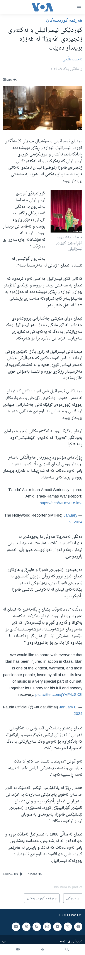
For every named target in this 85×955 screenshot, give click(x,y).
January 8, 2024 (70, 711)
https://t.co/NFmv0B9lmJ (61, 503)
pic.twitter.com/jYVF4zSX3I (58, 695)
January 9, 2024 (72, 519)
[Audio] (42, 949)
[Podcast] (26, 927)
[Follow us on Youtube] (57, 927)
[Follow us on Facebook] (78, 927)
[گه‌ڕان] (67, 949)
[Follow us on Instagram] (47, 927)
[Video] (18, 949)
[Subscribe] (16, 927)
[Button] (10, 79)
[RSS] (36, 927)
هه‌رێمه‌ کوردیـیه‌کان (64, 20)
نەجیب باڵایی (72, 59)
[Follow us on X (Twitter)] (68, 927)
